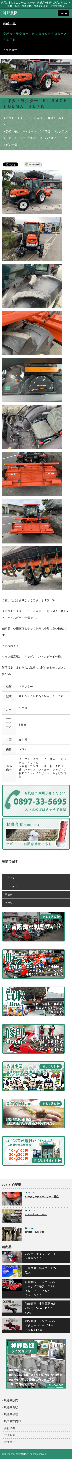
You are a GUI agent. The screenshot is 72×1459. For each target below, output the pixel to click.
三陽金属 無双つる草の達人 (40, 1270)
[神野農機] (17, 13)
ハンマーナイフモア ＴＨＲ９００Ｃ (40, 1256)
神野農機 (21, 1454)
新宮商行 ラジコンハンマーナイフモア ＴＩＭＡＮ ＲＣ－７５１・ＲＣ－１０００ (40, 1288)
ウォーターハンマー (36, 1214)
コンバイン (11, 886)
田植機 (8, 894)
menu (63, 13)
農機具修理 (11, 1414)
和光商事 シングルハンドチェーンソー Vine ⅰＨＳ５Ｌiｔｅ (41, 1325)
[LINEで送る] (33, 164)
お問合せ (9, 1442)
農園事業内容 (12, 1421)
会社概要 (9, 1428)
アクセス (9, 1435)
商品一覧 (9, 23)
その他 (8, 902)
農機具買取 (11, 1407)
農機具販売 (11, 1400)
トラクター (11, 878)
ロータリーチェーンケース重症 (42, 1196)
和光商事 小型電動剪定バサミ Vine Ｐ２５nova (40, 1308)
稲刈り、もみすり (34, 1232)
